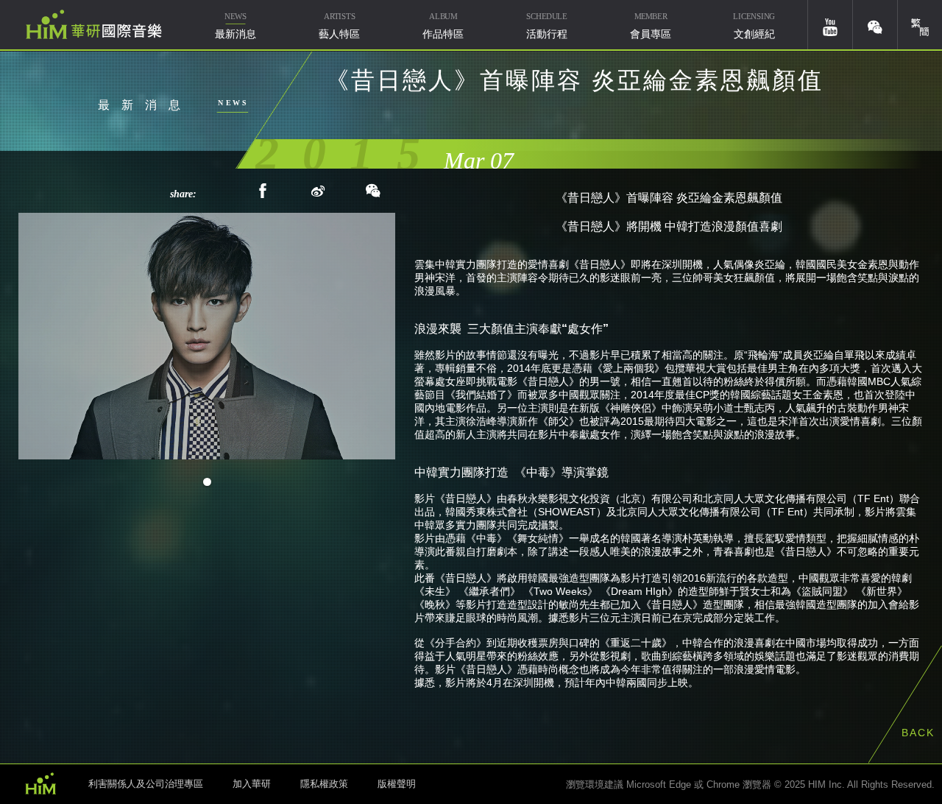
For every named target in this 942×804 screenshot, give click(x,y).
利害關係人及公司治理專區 (145, 783)
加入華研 (252, 783)
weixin (875, 24)
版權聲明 (397, 783)
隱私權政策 (324, 783)
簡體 (920, 24)
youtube (830, 24)
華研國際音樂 (94, 24)
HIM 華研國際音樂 (40, 782)
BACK (918, 732)
